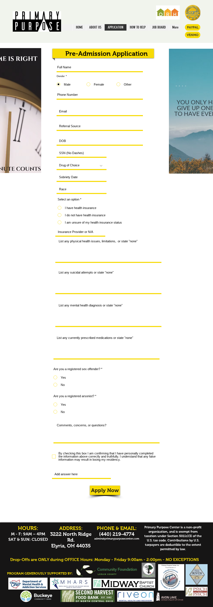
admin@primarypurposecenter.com (116, 538)
